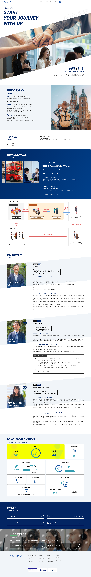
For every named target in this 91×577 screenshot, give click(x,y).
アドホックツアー (41, 558)
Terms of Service (48, 573)
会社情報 (48, 555)
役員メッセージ (31, 557)
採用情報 (57, 557)
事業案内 (40, 555)
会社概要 (49, 557)
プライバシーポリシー (59, 560)
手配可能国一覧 (31, 561)
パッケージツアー (41, 557)
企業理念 (30, 558)
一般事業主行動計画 (50, 561)
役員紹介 (49, 558)
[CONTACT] (60, 1)
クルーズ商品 (41, 561)
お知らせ (57, 555)
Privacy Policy (43, 573)
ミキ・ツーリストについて (32, 555)
